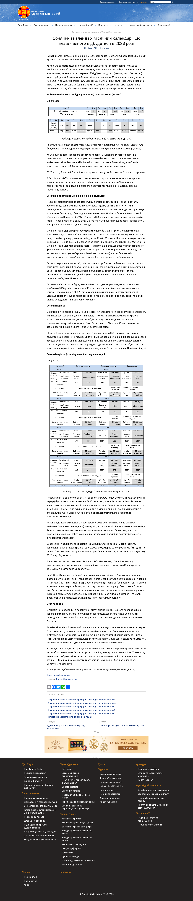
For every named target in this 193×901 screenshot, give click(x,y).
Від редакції (164, 25)
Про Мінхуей (30, 881)
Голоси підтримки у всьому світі (78, 860)
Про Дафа (23, 25)
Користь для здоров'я (35, 773)
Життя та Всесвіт (108, 802)
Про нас (26, 872)
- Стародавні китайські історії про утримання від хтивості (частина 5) (81, 699)
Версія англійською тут (58, 675)
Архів (27, 885)
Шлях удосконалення (34, 821)
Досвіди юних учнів (110, 798)
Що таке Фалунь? (33, 781)
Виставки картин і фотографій (77, 826)
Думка (101, 764)
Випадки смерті (70, 787)
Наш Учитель (106, 790)
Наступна (102, 722)
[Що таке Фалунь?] (24, 7)
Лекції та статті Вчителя (150, 825)
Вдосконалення (41, 25)
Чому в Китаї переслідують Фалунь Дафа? (76, 781)
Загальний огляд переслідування (70, 774)
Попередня (51, 722)
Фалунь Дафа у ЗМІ (72, 848)
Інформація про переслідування (78, 802)
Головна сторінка (80, 32)
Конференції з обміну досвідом (40, 831)
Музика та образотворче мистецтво (150, 774)
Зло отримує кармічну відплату (153, 794)
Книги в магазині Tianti (127, 2)
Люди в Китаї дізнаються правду (151, 799)
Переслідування (63, 25)
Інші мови (143, 2)
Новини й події (85, 25)
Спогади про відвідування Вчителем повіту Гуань (122, 725)
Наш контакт (30, 877)
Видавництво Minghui (107, 2)
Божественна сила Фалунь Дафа (40, 806)
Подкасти (103, 25)
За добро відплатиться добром (153, 790)
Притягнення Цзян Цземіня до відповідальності (153, 806)
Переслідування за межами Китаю (76, 796)
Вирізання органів (71, 791)
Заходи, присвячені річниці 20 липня (77, 832)
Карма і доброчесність (140, 25)
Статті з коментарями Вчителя (39, 835)
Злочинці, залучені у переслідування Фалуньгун (76, 807)
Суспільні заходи (70, 856)
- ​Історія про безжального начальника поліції (70, 717)
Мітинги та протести (72, 818)
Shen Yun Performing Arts (74, 844)
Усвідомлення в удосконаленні (40, 839)
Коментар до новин (72, 864)
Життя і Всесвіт (145, 780)
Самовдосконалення (110, 774)
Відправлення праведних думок (40, 802)
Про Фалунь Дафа (33, 769)
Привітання (68, 852)
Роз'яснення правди (34, 817)
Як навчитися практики (35, 777)
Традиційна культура (111, 32)
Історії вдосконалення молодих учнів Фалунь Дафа (40, 811)
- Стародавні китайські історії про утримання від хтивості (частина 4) (81, 703)
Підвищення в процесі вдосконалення (35, 826)
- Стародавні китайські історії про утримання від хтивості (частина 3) (81, 706)
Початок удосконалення (36, 798)
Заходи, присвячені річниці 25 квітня (77, 839)
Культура (118, 25)
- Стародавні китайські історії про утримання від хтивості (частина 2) (81, 710)
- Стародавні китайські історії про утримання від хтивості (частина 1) (81, 713)
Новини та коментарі (110, 794)
